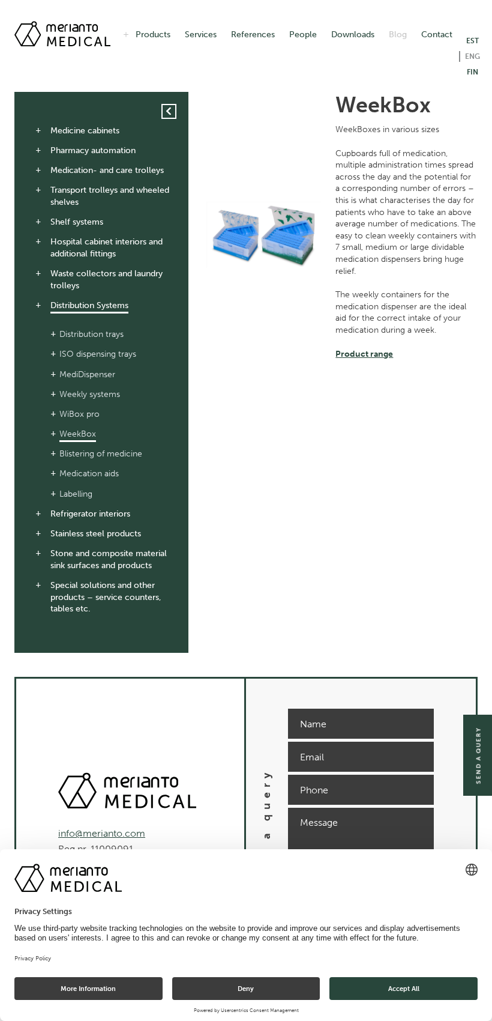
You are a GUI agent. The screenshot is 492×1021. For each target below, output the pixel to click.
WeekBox (77, 434)
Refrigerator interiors (90, 514)
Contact (436, 34)
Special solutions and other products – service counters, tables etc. (105, 597)
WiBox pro (79, 414)
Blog (398, 34)
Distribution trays (91, 334)
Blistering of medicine (100, 454)
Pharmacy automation (93, 150)
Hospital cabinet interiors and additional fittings (106, 248)
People (303, 34)
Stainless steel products (95, 534)
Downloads (352, 34)
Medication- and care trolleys (107, 170)
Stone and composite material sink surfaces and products (108, 559)
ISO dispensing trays (97, 354)
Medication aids (89, 473)
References (253, 34)
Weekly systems (89, 394)
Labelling (75, 494)
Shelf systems (76, 222)
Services (201, 34)
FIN (472, 72)
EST (472, 41)
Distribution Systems (89, 305)
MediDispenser (87, 374)
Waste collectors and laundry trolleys (106, 279)
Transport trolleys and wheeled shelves (109, 196)
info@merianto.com (101, 833)
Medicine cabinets (84, 131)
